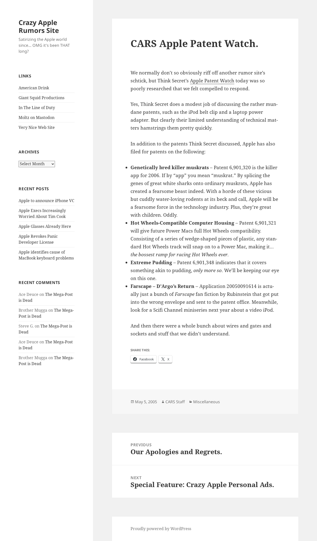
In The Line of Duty (37, 107)
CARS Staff (175, 401)
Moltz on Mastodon (36, 117)
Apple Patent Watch (212, 80)
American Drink (34, 88)
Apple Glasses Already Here (45, 226)
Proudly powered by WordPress (161, 528)
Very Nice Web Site (37, 127)
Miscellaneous (206, 401)
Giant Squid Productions (41, 97)
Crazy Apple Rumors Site (39, 26)
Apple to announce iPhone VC (46, 200)
